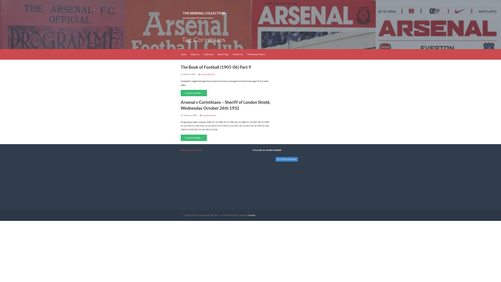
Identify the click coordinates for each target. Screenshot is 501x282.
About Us (195, 54)
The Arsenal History (256, 54)
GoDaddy (251, 215)
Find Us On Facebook (191, 150)
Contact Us (238, 54)
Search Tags (223, 54)
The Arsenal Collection (204, 13)
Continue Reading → (194, 93)
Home (183, 54)
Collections (208, 54)
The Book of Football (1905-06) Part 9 (216, 67)
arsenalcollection (208, 74)
